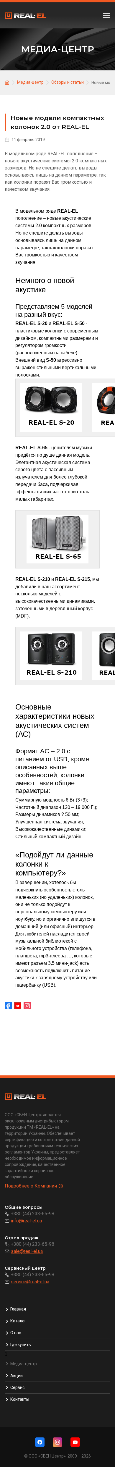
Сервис (17, 1387)
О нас (15, 1332)
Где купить (20, 1344)
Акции (16, 1375)
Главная (18, 1309)
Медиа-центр (23, 1363)
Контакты (19, 1399)
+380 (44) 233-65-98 (32, 1213)
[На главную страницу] (8, 82)
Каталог (18, 1321)
